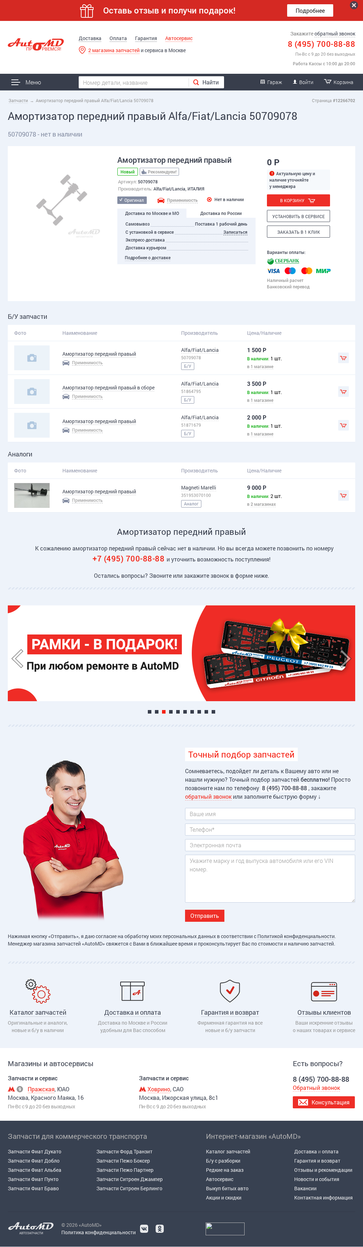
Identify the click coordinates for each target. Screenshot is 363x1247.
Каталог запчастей (228, 1151)
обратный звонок (334, 33)
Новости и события (316, 1179)
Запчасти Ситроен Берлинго (129, 1188)
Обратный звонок (316, 1087)
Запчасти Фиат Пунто (33, 1179)
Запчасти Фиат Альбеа (34, 1169)
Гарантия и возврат (317, 1160)
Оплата (118, 38)
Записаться (235, 232)
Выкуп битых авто (227, 1188)
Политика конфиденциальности (98, 1232)
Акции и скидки (223, 1197)
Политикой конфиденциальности (296, 936)
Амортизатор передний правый (99, 353)
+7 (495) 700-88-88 (130, 558)
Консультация (331, 1102)
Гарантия (146, 38)
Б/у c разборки (223, 1160)
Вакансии (305, 1188)
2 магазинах (263, 504)
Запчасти (18, 100)
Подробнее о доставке (148, 257)
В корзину (292, 200)
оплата (330, 1151)
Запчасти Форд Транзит (124, 1151)
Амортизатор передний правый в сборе (108, 387)
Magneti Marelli (198, 487)
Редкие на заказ (225, 1169)
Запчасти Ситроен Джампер (129, 1179)
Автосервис (178, 38)
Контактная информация (323, 1197)
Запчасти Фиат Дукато (34, 1151)
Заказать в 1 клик (298, 232)
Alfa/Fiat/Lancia (200, 350)
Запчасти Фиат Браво (33, 1188)
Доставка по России (221, 213)
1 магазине (262, 366)
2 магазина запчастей (114, 50)
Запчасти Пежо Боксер (123, 1160)
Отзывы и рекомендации (323, 1169)
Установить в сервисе (298, 216)
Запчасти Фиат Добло (34, 1160)
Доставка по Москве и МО (152, 213)
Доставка (90, 38)
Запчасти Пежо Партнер (124, 1169)
